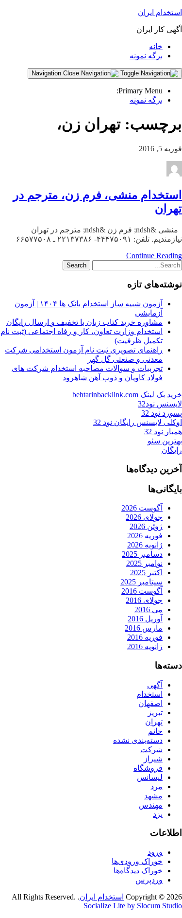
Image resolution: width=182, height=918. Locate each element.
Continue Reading (154, 255)
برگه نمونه (146, 56)
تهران (154, 722)
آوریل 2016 (145, 619)
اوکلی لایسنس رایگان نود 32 (137, 422)
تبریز (155, 712)
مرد (156, 786)
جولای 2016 (144, 600)
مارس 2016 (144, 628)
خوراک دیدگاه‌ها (138, 870)
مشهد (153, 796)
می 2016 (148, 609)
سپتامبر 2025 (141, 582)
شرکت (151, 749)
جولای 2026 (144, 517)
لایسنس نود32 (160, 404)
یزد (158, 814)
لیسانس (150, 777)
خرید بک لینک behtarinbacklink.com (127, 394)
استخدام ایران (160, 12)
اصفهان (150, 703)
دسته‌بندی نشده (138, 740)
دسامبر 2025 (142, 554)
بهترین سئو (165, 441)
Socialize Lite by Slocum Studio (132, 905)
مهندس (151, 805)
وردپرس (149, 880)
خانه (156, 46)
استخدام (149, 694)
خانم (155, 731)
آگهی (155, 685)
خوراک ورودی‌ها (137, 861)
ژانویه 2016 (145, 646)
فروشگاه (148, 768)
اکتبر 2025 (146, 572)
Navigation (47, 73)
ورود (155, 852)
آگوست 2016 (142, 591)
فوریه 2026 (145, 535)
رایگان (172, 450)
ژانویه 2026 (145, 545)
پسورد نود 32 (161, 413)
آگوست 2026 (142, 508)
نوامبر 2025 (144, 563)
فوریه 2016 (145, 637)
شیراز (153, 759)
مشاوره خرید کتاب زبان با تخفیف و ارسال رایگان (84, 322)
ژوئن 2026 (146, 526)
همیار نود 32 (163, 431)
